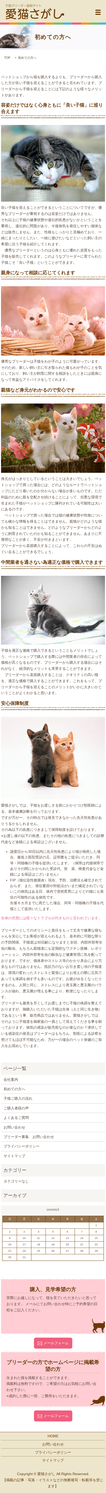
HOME (53, 1436)
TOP (7, 58)
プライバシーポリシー (22, 1146)
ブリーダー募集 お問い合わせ (29, 1137)
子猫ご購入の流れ (18, 1098)
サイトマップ (14, 1156)
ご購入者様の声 (16, 1108)
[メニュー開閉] (98, 12)
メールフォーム (56, 1343)
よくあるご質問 (16, 1118)
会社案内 (11, 1079)
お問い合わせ (14, 1127)
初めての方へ (14, 1089)
